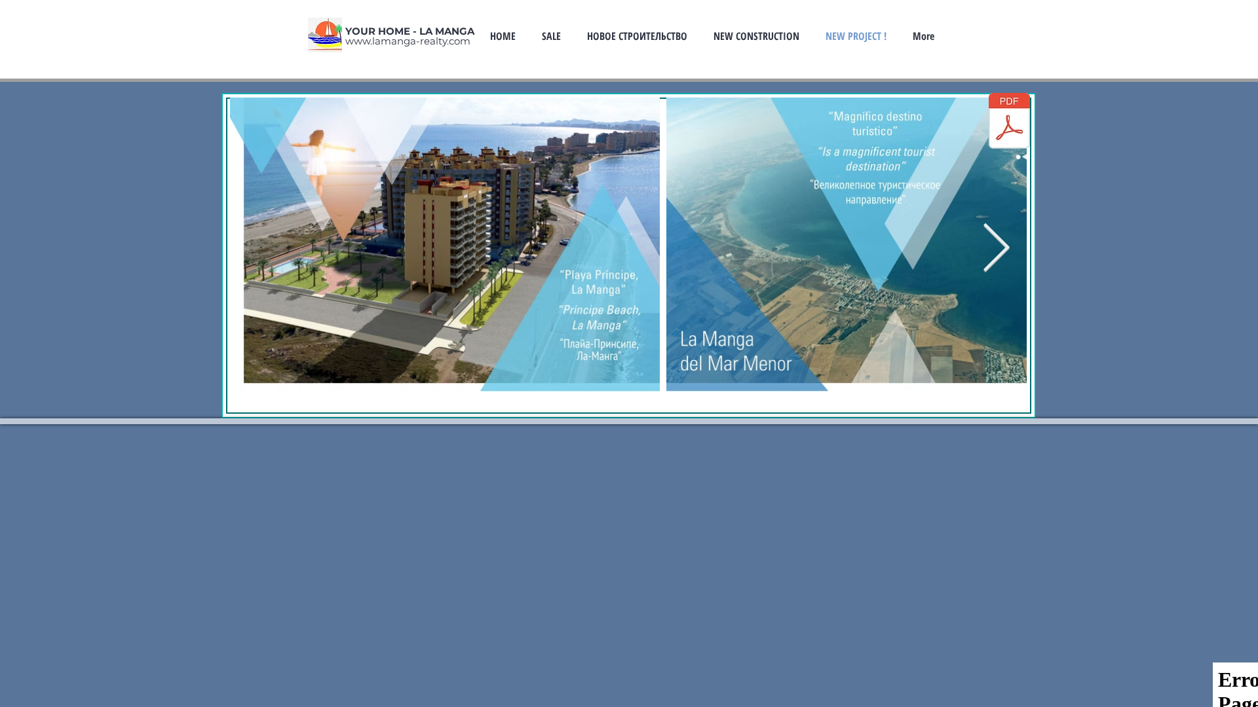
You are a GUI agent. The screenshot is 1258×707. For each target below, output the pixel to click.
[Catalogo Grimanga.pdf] (1009, 122)
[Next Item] (996, 249)
